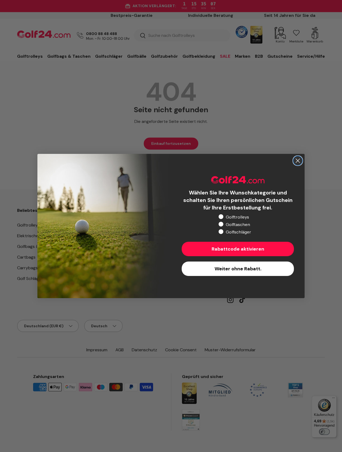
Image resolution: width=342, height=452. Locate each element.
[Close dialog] (297, 160)
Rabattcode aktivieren (238, 249)
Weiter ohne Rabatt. (238, 269)
